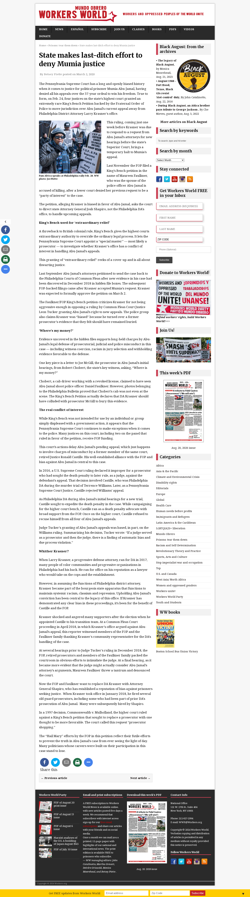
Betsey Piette (53, 74)
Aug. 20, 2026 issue (183, 448)
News (59, 29)
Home (43, 29)
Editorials (162, 488)
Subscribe (99, 29)
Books (157, 29)
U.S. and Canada (166, 574)
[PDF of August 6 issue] (45, 832)
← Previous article (54, 778)
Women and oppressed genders (176, 585)
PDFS (172, 29)
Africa (160, 465)
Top (158, 568)
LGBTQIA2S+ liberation (170, 528)
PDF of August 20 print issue (64, 804)
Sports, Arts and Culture (171, 557)
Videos (189, 29)
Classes (138, 29)
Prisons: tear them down (171, 539)
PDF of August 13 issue (64, 816)
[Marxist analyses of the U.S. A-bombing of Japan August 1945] (45, 844)
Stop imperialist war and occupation (179, 562)
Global (160, 499)
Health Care (163, 505)
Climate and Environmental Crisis (177, 477)
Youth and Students (168, 602)
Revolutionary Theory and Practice (178, 551)
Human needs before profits (174, 511)
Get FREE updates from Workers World (74, 893)
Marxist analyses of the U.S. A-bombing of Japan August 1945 (66, 841)
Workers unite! (166, 591)
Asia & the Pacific (167, 471)
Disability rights (166, 482)
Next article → (140, 778)
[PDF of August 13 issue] (45, 820)
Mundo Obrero (165, 534)
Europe (160, 494)
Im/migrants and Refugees (173, 516)
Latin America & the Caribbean (176, 522)
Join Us (119, 29)
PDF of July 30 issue (65, 849)
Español (77, 29)
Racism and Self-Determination (176, 545)
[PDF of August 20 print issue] (45, 809)
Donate (45, 36)
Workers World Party (169, 596)
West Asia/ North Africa (171, 579)
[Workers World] (125, 15)
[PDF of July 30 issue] (45, 855)
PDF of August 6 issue (63, 828)
